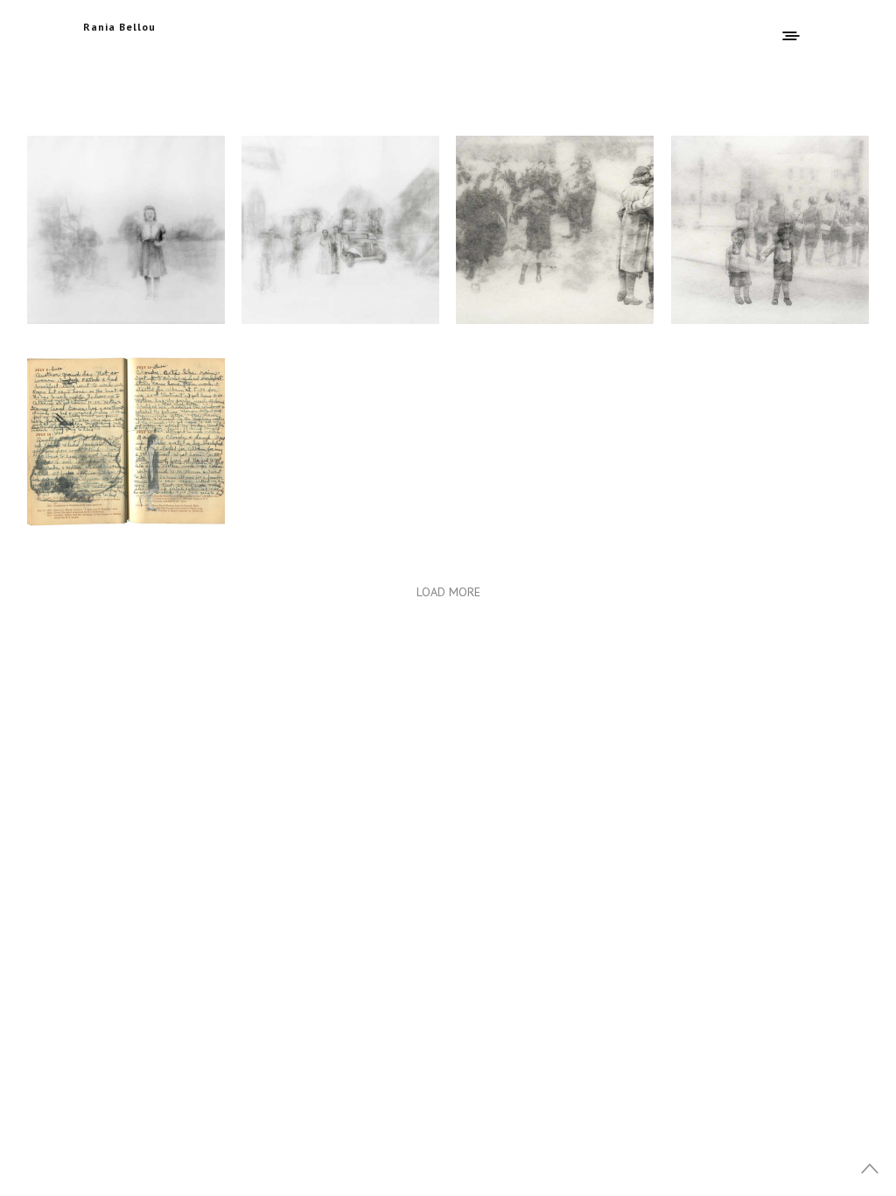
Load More (448, 592)
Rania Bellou (119, 26)
